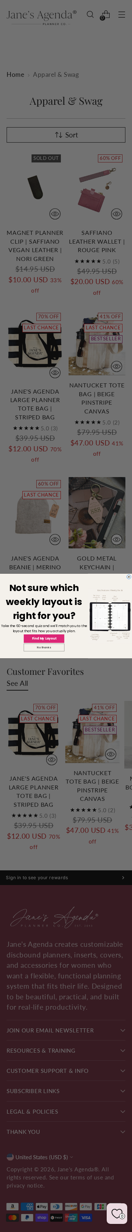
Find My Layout (44, 638)
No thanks (44, 647)
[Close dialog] (129, 577)
